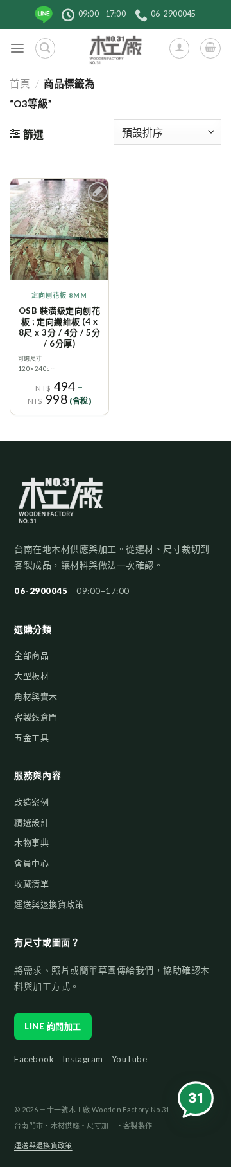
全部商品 (31, 655)
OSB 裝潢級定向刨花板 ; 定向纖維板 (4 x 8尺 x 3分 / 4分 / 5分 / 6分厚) (60, 326)
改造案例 (31, 802)
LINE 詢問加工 (52, 1026)
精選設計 (31, 822)
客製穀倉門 (36, 717)
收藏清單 (31, 883)
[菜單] (18, 48)
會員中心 (31, 863)
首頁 (20, 83)
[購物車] (210, 48)
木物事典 (31, 842)
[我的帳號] (179, 48)
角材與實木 (36, 696)
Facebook (34, 1059)
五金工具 (31, 737)
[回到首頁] (60, 506)
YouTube (130, 1059)
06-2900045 (40, 591)
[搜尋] (45, 48)
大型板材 (31, 676)
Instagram (82, 1059)
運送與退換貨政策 (48, 904)
